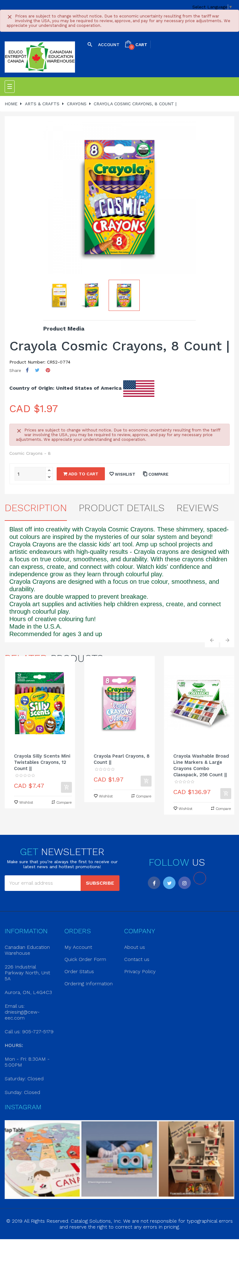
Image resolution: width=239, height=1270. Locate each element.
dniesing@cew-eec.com (22, 1015)
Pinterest (48, 370)
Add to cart (82, 473)
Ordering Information (88, 984)
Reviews (197, 508)
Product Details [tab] (122, 508)
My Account (78, 947)
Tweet (37, 370)
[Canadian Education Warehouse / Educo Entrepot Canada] (40, 57)
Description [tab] (36, 508)
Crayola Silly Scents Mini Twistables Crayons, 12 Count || (42, 762)
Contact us (136, 959)
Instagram (184, 883)
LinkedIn (200, 878)
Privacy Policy (140, 971)
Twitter (169, 883)
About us (134, 947)
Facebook (154, 883)
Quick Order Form (85, 959)
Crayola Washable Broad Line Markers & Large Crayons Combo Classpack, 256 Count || (201, 765)
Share (27, 370)
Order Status (79, 971)
